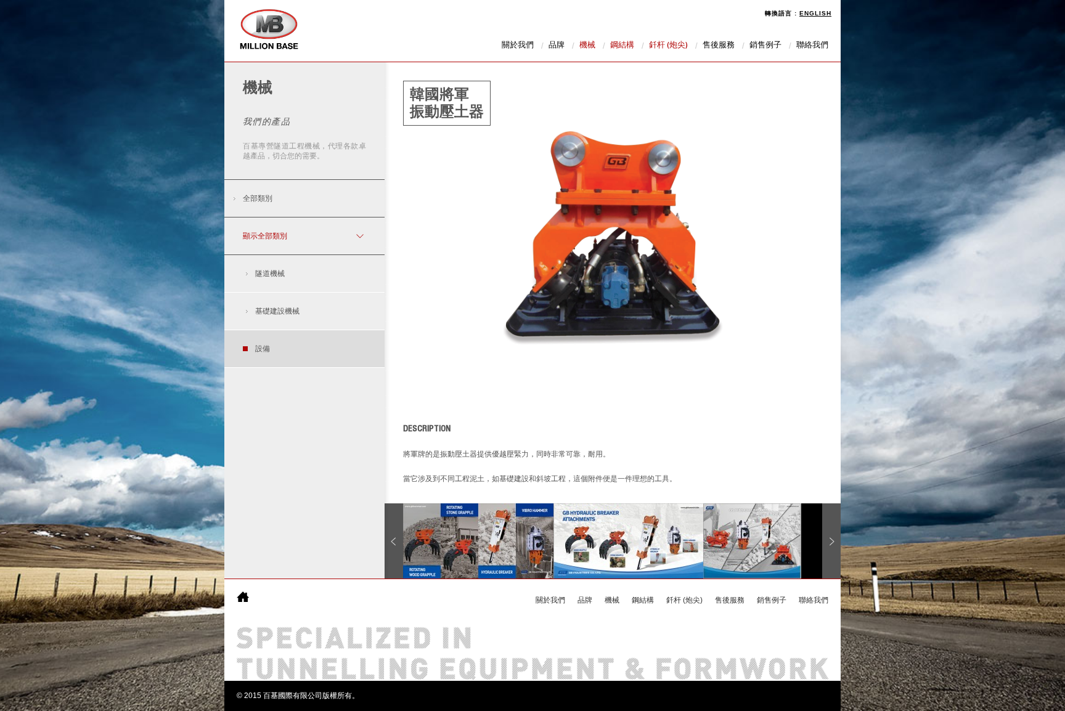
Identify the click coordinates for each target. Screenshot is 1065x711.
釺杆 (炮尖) (668, 46)
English (815, 13)
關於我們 (518, 46)
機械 (587, 46)
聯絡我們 (812, 46)
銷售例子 (765, 46)
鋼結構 (622, 46)
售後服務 (719, 46)
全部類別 (257, 198)
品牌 (557, 46)
